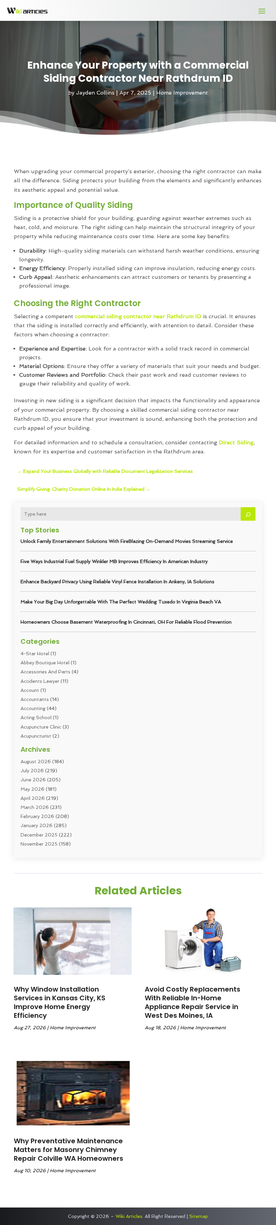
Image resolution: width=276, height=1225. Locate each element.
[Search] (248, 514)
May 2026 (32, 789)
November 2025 (39, 844)
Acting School (36, 717)
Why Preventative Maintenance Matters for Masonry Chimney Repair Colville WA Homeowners (68, 1149)
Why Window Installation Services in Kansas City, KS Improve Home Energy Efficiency (59, 1002)
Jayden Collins (95, 92)
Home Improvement (182, 92)
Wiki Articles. (129, 1216)
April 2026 (33, 798)
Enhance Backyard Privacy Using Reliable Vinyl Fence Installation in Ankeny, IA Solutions (117, 581)
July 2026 (32, 770)
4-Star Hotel (35, 653)
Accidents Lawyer (40, 681)
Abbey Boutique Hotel (45, 662)
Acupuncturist (36, 736)
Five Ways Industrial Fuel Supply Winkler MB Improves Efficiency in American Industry (114, 561)
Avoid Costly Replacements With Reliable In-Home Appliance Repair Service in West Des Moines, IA (192, 1002)
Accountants (35, 699)
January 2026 (37, 825)
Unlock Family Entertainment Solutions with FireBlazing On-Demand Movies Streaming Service (127, 541)
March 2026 (35, 807)
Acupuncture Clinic (41, 727)
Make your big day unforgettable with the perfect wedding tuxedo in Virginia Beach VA (121, 601)
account (30, 690)
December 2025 (39, 835)
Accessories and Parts (45, 671)
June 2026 (33, 779)
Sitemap (198, 1216)
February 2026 (37, 816)
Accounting (33, 708)
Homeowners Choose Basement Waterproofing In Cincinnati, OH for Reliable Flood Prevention (126, 622)
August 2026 (36, 761)
